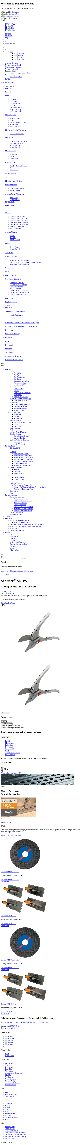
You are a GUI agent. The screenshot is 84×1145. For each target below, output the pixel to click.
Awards (8, 1109)
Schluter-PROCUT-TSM (10, 872)
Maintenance (9, 743)
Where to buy (10, 1096)
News (7, 1111)
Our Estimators (10, 1079)
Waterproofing (15, 118)
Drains (12, 120)
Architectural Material (12, 753)
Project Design (10, 205)
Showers (8, 213)
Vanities (12, 236)
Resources (8, 532)
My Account (9, 1063)
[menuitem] (8, 92)
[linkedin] (9, 1044)
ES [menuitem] (6, 26)
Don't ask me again (10, 18)
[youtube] (9, 1040)
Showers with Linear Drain (19, 220)
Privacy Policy (10, 1127)
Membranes (9, 137)
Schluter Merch (10, 1085)
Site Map (8, 1075)
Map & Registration (16, 315)
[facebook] (9, 1036)
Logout (7, 79)
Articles (8, 1115)
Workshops (9, 1077)
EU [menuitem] (6, 30)
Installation (9, 745)
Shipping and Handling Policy (15, 1136)
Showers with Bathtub (17, 216)
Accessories (14, 124)
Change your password (13, 67)
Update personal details (13, 65)
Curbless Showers (11, 256)
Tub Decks (9, 253)
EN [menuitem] (6, 24)
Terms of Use (10, 1129)
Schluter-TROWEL (8, 916)
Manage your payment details (20, 73)
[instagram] (9, 1038)
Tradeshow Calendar (12, 1083)
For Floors (13, 101)
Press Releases (10, 1113)
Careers (7, 1107)
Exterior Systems (11, 185)
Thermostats (14, 158)
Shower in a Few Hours (18, 228)
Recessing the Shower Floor (19, 260)
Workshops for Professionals (15, 311)
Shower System (10, 115)
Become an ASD (11, 1094)
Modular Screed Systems (13, 181)
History (7, 1105)
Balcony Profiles (15, 190)
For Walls (13, 99)
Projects (8, 34)
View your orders (16, 77)
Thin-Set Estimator (16, 287)
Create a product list (16, 513)
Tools (7, 177)
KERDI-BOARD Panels (18, 166)
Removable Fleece (16, 145)
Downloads (9, 345)
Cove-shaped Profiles (17, 107)
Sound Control (15, 147)
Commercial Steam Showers (19, 224)
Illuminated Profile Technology (16, 130)
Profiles (7, 96)
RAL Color (14, 198)
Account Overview (11, 63)
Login (7, 38)
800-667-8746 (14, 1026)
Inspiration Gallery (11, 302)
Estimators (8, 36)
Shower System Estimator (18, 294)
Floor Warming (10, 151)
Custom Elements (11, 232)
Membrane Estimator (17, 283)
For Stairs (13, 105)
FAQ (7, 341)
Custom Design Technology (15, 194)
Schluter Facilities (11, 1117)
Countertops (9, 268)
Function (8, 741)
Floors (7, 243)
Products (8, 369)
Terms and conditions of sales (15, 1133)
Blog (7, 1119)
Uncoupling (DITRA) (17, 143)
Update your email (11, 69)
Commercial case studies (18, 544)
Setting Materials (11, 173)
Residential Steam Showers (19, 222)
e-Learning (13, 528)
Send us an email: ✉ (8, 1028)
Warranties (9, 352)
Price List (8, 349)
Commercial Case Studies (14, 360)
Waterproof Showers (17, 226)
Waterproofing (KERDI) (18, 141)
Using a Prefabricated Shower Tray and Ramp (25, 262)
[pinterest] (9, 1042)
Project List (9, 298)
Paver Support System (17, 188)
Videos (7, 306)
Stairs (7, 271)
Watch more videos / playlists (11, 835)
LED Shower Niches (17, 134)
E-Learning (9, 330)
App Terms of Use (11, 1131)
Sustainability (10, 749)
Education (8, 518)
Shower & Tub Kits (16, 126)
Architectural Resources (13, 356)
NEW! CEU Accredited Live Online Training (21, 326)
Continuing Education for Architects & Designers (22, 323)
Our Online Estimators (13, 279)
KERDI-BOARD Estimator (19, 290)
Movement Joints (15, 109)
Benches (13, 238)
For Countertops (15, 103)
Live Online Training (12, 334)
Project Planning (11, 495)
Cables (12, 156)
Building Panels (10, 162)
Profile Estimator (15, 289)
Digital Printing (15, 200)
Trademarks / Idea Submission (15, 1135)
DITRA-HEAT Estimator (18, 285)
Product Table (10, 755)
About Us (8, 1103)
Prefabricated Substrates (18, 122)
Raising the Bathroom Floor (19, 264)
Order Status (9, 1056)
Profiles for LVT (15, 111)
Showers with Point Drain (19, 218)
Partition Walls (15, 240)
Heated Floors (14, 247)
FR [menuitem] (6, 28)
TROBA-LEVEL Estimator (19, 292)
